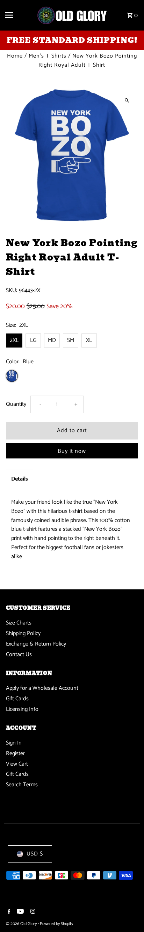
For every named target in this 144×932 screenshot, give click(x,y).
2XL (14, 340)
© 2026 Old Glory (22, 923)
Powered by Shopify (56, 923)
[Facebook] (8, 912)
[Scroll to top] (129, 913)
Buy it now (72, 451)
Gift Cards (17, 698)
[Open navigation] (18, 15)
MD (52, 340)
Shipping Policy (23, 633)
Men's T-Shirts (47, 56)
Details (19, 479)
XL (89, 340)
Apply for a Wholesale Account (42, 688)
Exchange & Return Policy (36, 644)
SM (70, 340)
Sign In (14, 743)
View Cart (17, 764)
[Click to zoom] (127, 100)
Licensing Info (22, 709)
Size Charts (18, 623)
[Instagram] (32, 912)
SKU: (11, 290)
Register (15, 753)
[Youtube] (19, 912)
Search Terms (22, 784)
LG (33, 340)
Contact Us (19, 654)
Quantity (16, 404)
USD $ (35, 854)
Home (15, 56)
